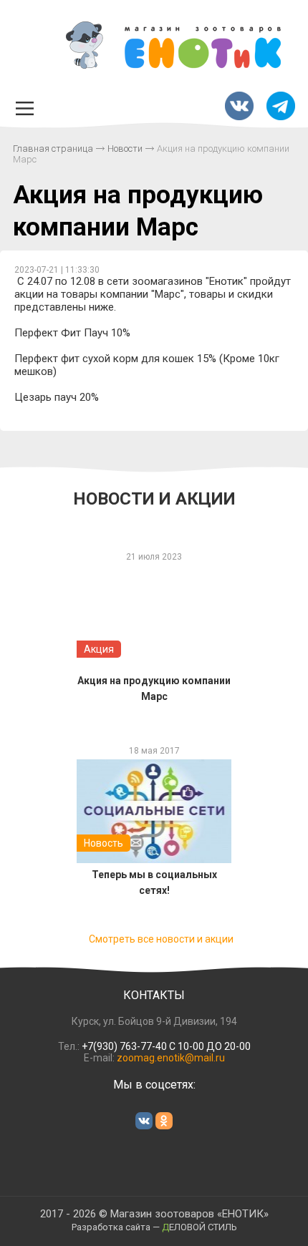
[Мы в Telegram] (280, 107)
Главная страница (53, 148)
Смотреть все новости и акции (161, 939)
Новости (125, 148)
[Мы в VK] (239, 107)
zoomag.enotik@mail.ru (171, 1058)
